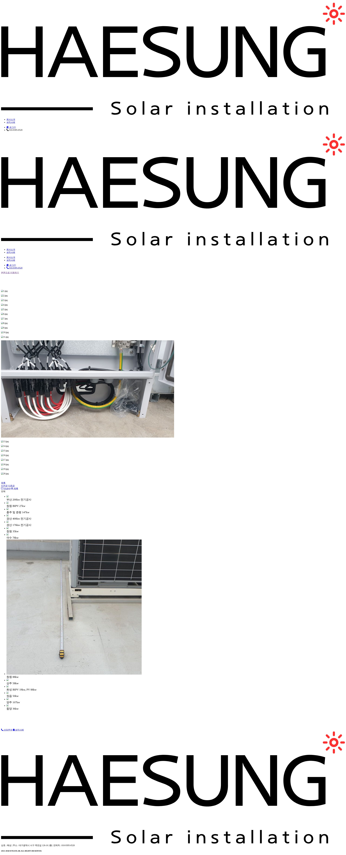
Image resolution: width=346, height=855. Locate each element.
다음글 (11, 486)
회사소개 (10, 119)
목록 (3, 483)
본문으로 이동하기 (10, 272)
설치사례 (10, 122)
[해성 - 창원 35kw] (173, 113)
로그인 (12, 127)
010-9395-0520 (15, 268)
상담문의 (7, 730)
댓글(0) (7, 488)
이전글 (4, 486)
